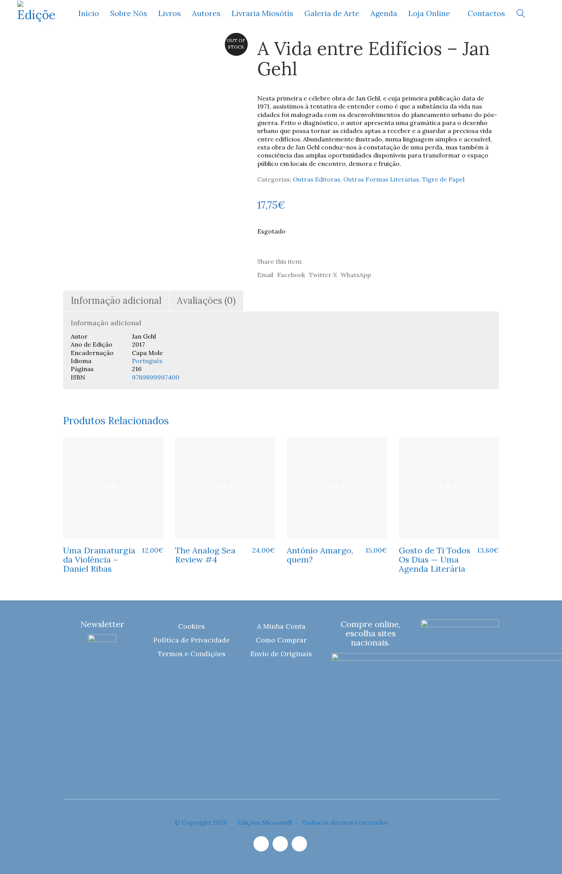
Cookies (191, 626)
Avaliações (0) (206, 300)
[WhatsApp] (299, 843)
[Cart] (540, 13)
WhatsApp (356, 275)
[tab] (116, 300)
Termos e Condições (192, 653)
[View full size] (74, 51)
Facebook (291, 275)
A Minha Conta (281, 626)
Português (147, 361)
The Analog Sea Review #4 (205, 555)
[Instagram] (261, 843)
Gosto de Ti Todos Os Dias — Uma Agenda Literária (434, 560)
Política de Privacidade (191, 640)
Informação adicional (116, 300)
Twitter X (323, 275)
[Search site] (521, 14)
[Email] (280, 843)
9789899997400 (155, 377)
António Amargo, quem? (320, 555)
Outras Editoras (316, 179)
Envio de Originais (281, 653)
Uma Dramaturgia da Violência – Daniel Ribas (99, 560)
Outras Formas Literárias (381, 179)
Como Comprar (281, 640)
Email (265, 275)
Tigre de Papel (443, 179)
